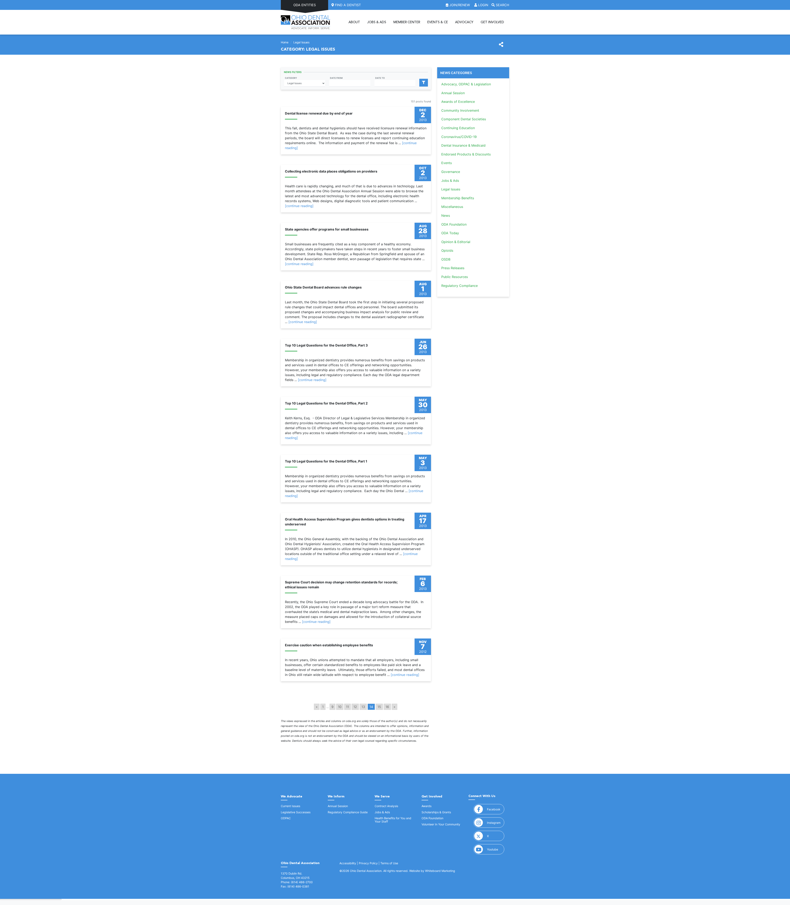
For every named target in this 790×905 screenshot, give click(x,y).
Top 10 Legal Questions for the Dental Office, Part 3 (326, 345)
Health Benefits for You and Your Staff (393, 819)
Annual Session (338, 806)
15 (379, 707)
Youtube (495, 849)
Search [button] (502, 5)
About (354, 22)
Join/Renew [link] (459, 5)
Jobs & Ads (376, 22)
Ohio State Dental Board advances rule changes (323, 287)
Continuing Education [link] (458, 128)
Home (284, 42)
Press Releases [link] (452, 268)
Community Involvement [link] (460, 110)
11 (347, 707)
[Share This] (501, 44)
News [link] (445, 215)
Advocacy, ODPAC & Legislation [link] (466, 84)
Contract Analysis (386, 806)
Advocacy (464, 22)
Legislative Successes (295, 812)
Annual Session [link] (453, 93)
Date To (380, 78)
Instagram (495, 822)
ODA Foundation (432, 818)
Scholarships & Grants (436, 812)
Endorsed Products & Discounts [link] (466, 154)
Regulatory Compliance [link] (459, 286)
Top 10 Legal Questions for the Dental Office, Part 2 (326, 403)
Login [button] (482, 5)
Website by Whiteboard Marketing (432, 871)
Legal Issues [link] (450, 189)
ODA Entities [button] (304, 5)
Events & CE (437, 22)
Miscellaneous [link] (452, 207)
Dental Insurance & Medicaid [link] (463, 145)
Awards (426, 806)
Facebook (495, 809)
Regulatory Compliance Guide (348, 812)
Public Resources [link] (454, 277)
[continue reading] (299, 206)
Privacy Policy (368, 863)
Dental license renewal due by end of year (319, 113)
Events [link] (446, 163)
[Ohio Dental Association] (305, 22)
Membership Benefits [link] (457, 198)
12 (355, 707)
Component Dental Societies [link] (463, 119)
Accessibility (347, 863)
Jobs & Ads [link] (450, 180)
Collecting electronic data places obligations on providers (331, 171)
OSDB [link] (445, 259)
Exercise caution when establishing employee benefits (329, 645)
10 (340, 707)
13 (363, 707)
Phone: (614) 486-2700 (297, 882)
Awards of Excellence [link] (458, 102)
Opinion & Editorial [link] (455, 242)
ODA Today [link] (450, 233)
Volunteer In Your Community (441, 824)
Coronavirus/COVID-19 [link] (459, 137)
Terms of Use (389, 863)
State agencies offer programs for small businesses (326, 229)
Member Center (406, 22)
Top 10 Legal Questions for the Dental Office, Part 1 (326, 461)
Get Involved (492, 22)
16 (387, 707)
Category (291, 78)
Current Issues (290, 806)
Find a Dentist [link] (347, 5)
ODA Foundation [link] (454, 224)
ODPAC (286, 818)
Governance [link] (450, 172)
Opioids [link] (447, 250)
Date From (336, 78)
